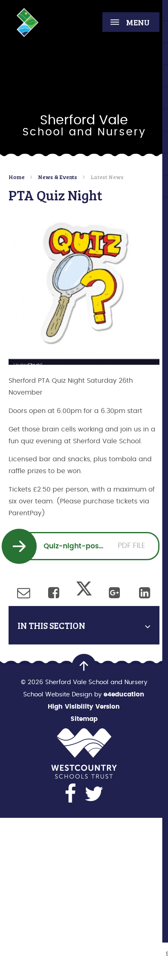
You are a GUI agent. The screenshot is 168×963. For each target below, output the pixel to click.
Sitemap (84, 719)
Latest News (107, 177)
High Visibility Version (84, 707)
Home (16, 177)
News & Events (57, 177)
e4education (124, 694)
